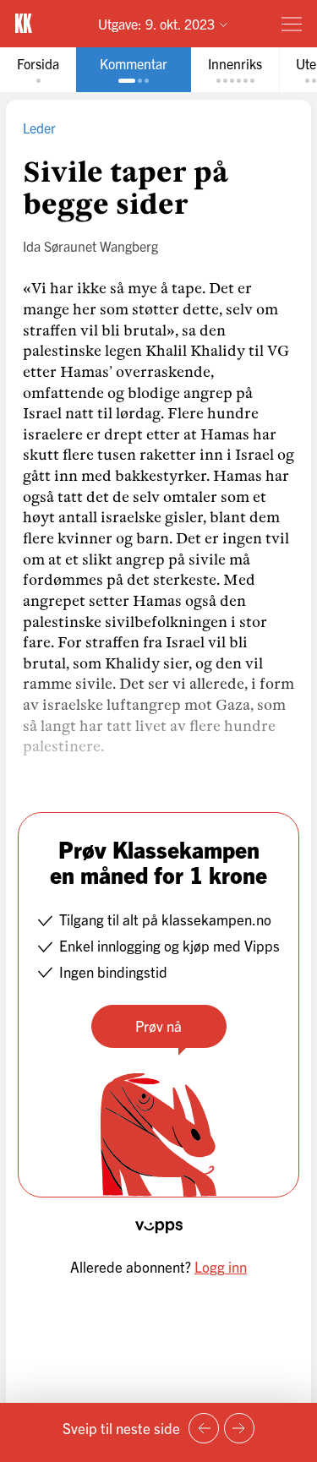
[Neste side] (239, 1428)
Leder (39, 127)
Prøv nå (158, 1025)
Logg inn (220, 1266)
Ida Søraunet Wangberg (90, 245)
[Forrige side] (204, 1428)
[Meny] (291, 23)
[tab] (38, 69)
